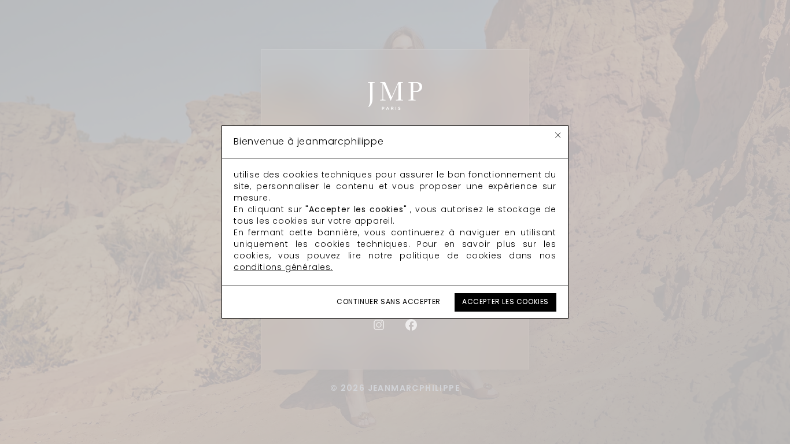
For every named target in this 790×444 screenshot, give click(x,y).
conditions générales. (283, 268)
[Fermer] (558, 135)
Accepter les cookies (505, 302)
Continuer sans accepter (389, 302)
